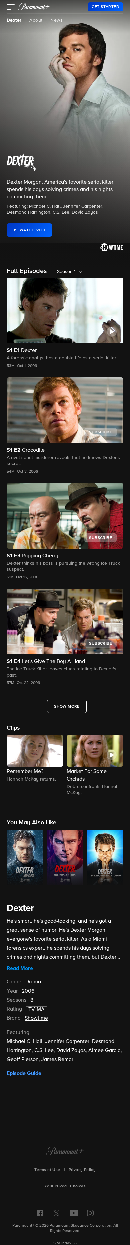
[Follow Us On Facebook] (40, 1213)
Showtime (36, 1018)
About (35, 20)
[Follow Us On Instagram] (90, 1213)
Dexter (14, 20)
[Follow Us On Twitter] (56, 1212)
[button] (10, 7)
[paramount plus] (34, 6)
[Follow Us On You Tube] (74, 1213)
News (56, 20)
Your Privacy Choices (65, 1186)
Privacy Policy (82, 1170)
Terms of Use (47, 1170)
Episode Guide (24, 1073)
